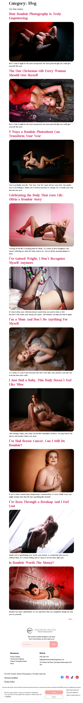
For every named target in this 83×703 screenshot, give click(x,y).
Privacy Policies (15, 657)
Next (71, 619)
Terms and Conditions (17, 659)
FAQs (12, 663)
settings (8, 696)
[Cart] (78, 5)
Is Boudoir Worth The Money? (31, 563)
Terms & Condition (11, 678)
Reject (54, 697)
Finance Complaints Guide (18, 661)
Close (54, 692)
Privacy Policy (9, 682)
